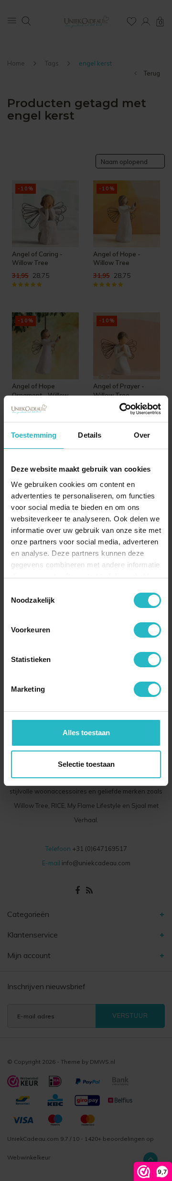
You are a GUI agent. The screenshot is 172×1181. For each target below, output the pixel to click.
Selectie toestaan (86, 764)
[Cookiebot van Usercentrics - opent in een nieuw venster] (121, 409)
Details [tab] (89, 435)
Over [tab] (142, 435)
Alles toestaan (86, 732)
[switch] (147, 630)
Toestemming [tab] (33, 435)
